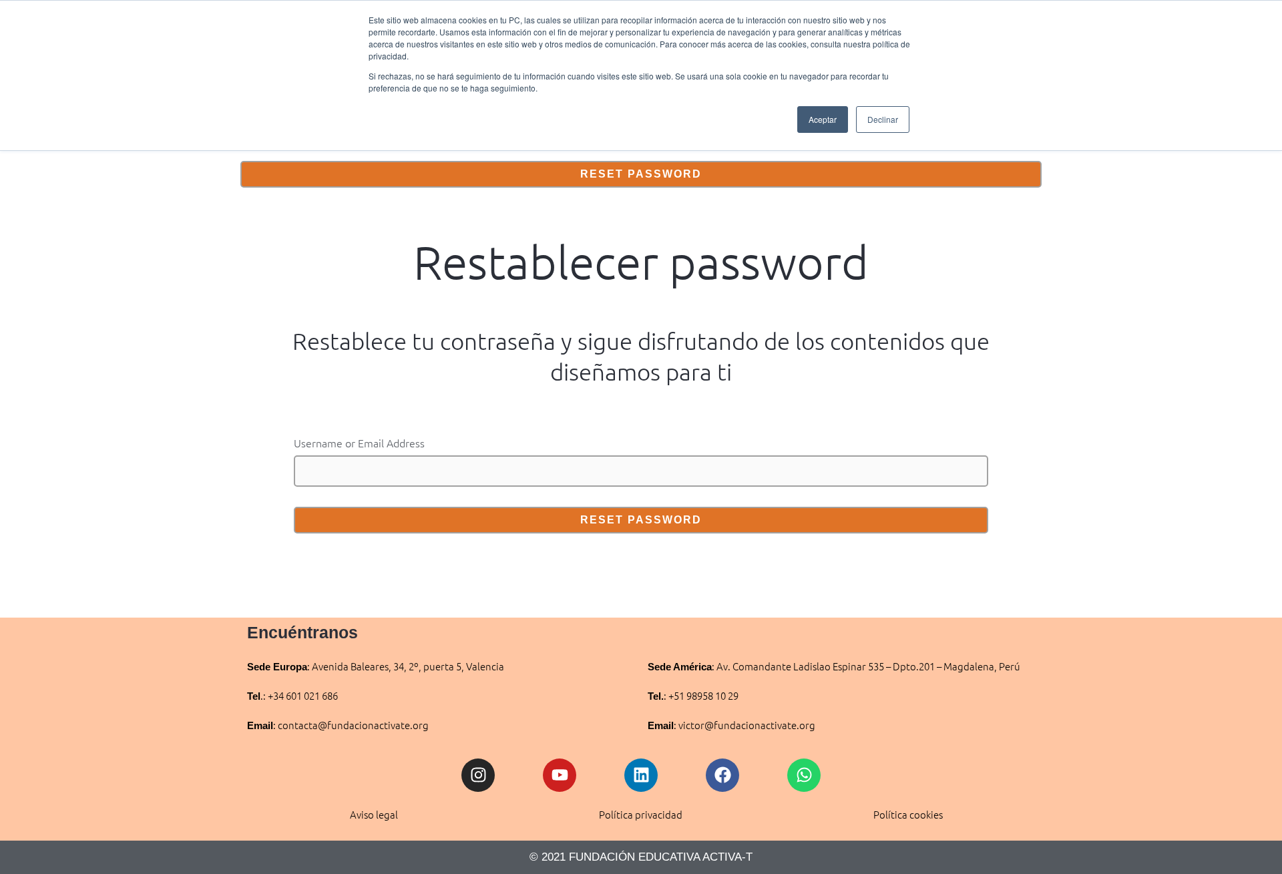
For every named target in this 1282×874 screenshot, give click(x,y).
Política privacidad (640, 814)
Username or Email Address (359, 442)
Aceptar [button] (823, 119)
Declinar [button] (882, 119)
